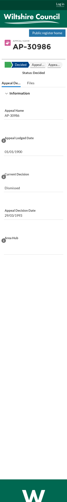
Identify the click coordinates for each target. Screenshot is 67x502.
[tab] (11, 83)
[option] (20, 65)
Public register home (47, 33)
